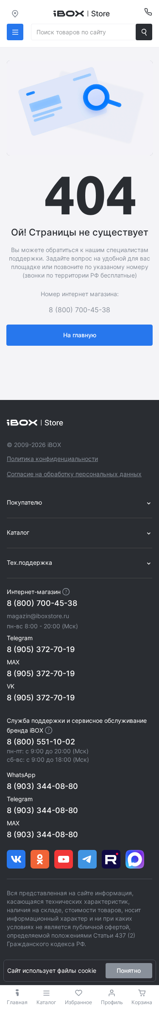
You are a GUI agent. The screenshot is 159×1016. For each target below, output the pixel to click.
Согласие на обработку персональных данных (74, 473)
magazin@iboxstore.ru (38, 615)
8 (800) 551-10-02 (41, 741)
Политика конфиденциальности (52, 458)
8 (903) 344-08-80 (42, 786)
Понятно (129, 970)
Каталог (46, 1002)
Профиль (112, 1002)
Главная (17, 1002)
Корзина (141, 1002)
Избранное (78, 1002)
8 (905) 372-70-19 (41, 649)
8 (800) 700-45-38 (42, 603)
